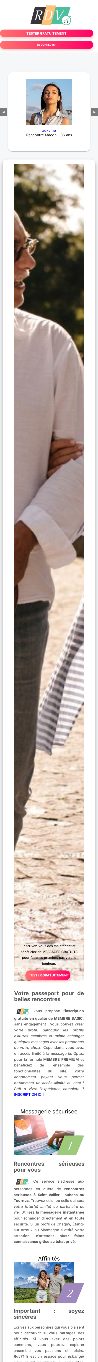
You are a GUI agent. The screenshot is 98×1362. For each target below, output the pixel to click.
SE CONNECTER (46, 44)
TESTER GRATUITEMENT (46, 33)
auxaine (49, 130)
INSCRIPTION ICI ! (29, 1094)
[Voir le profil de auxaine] (49, 99)
